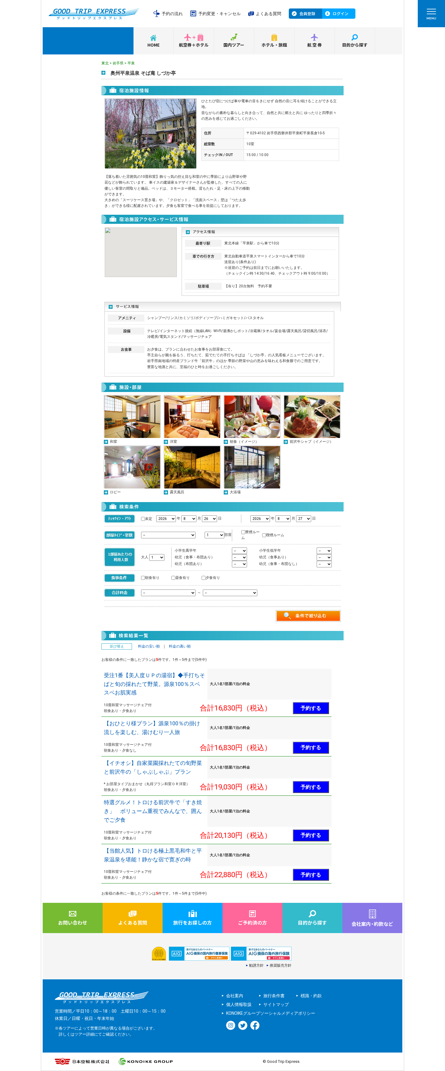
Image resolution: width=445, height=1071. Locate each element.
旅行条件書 (274, 995)
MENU (431, 18)
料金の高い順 (180, 646)
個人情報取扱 (239, 1004)
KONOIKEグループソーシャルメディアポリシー (270, 1013)
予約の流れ (172, 13)
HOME (153, 45)
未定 (148, 519)
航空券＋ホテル (194, 45)
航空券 (314, 45)
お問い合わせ (72, 922)
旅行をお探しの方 (192, 922)
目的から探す (355, 45)
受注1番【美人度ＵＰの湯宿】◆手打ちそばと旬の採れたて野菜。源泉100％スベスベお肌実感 (154, 684)
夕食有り (213, 578)
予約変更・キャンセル (219, 13)
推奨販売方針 (281, 965)
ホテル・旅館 (274, 45)
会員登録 (307, 13)
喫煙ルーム (275, 535)
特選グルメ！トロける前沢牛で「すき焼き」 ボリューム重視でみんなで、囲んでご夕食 (153, 811)
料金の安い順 (149, 646)
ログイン (340, 13)
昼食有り (182, 578)
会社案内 (234, 995)
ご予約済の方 (252, 922)
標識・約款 (311, 995)
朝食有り (152, 578)
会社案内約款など (372, 923)
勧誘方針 (256, 965)
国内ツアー (233, 45)
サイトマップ (276, 1004)
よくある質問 (268, 13)
